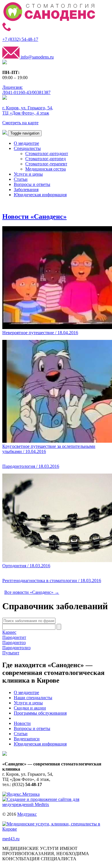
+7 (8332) (20, 39)
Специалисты (27, 148)
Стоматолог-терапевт (46, 163)
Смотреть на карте (20, 122)
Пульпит (10, 652)
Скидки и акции (30, 707)
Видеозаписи (27, 738)
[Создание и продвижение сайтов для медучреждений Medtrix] (56, 804)
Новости (22, 723)
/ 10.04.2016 (48, 449)
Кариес (9, 632)
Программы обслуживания (40, 713)
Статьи (21, 179)
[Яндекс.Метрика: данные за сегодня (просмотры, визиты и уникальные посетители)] (21, 794)
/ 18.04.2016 (40, 332)
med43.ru (11, 838)
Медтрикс (27, 814)
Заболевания (26, 189)
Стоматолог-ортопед (45, 158)
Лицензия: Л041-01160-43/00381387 (26, 90)
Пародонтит (14, 637)
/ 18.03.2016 (30, 466)
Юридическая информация (40, 194)
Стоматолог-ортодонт (46, 153)
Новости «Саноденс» (34, 216)
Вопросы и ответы (32, 184)
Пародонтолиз (16, 647)
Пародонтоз (14, 642)
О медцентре (26, 143)
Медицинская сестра (45, 169)
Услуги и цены (28, 174)
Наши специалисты (33, 697)
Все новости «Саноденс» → (31, 592)
